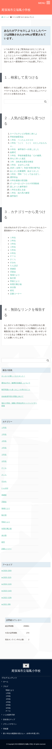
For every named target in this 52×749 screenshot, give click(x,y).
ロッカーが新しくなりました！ (13, 376)
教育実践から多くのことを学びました (15, 390)
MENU (41, 3)
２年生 (13, 241)
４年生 (13, 247)
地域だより (15, 275)
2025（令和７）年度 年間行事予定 (25, 168)
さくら (13, 259)
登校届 (5, 729)
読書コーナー (16, 294)
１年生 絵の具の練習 (19, 193)
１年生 (13, 238)
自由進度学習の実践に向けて (12, 396)
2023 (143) (6, 591)
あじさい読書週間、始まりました (24, 171)
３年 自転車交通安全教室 (21, 162)
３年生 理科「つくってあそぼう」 (25, 174)
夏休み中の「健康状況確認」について (15, 383)
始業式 (13, 152)
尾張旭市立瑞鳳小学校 (15, 9)
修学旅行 (14, 196)
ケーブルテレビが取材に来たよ (23, 134)
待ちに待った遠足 (18, 159)
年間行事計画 (16, 284)
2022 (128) (6, 598)
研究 (12, 290)
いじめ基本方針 (9, 715)
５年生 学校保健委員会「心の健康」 (26, 155)
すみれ (13, 263)
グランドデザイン (10, 724)
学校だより (15, 281)
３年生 (13, 244)
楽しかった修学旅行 (18, 187)
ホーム (5, 682)
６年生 (13, 253)
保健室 (13, 269)
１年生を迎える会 (18, 190)
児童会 (13, 272)
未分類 (13, 287)
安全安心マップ (9, 719)
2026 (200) (6, 571)
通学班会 (14, 177)
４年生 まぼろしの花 (19, 165)
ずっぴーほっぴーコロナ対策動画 (24, 183)
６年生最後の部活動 (18, 180)
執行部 (13, 278)
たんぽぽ (14, 266)
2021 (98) (6, 604)
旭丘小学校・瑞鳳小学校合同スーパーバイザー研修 (19, 404)
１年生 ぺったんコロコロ (21, 140)
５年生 (13, 250)
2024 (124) (6, 584)
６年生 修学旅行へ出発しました (24, 149)
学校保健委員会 (17, 137)
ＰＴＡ (13, 256)
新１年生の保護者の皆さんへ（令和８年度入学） (21, 733)
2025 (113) (6, 577)
